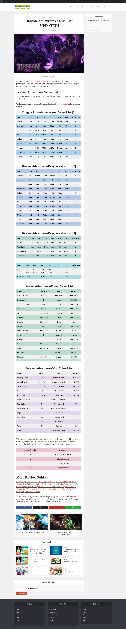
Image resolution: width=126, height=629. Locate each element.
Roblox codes (21, 482)
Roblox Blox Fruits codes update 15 (30, 484)
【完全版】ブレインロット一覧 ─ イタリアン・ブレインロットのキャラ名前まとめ (38, 551)
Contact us (51, 623)
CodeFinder (53, 30)
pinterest (85, 615)
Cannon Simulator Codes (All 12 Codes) (61, 487)
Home (71, 7)
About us (51, 617)
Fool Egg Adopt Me (35, 570)
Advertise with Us (53, 615)
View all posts (21, 593)
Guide (92, 7)
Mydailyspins (62, 104)
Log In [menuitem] (5, 1)
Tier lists (99, 7)
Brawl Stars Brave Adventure (95, 30)
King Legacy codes (51, 484)
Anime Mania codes (66, 484)
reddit (84, 617)
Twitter (84, 612)
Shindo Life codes (69, 482)
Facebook (85, 609)
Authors (51, 620)
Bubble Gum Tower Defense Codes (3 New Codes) (35, 489)
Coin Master (107, 7)
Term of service (53, 612)
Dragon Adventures (45, 81)
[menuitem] (1, 1)
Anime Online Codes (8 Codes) (33, 487)
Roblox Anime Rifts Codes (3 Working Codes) (45, 482)
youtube (85, 620)
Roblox (78, 7)
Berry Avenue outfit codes (30, 492)
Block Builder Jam (92, 26)
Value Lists (85, 7)
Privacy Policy (52, 609)
